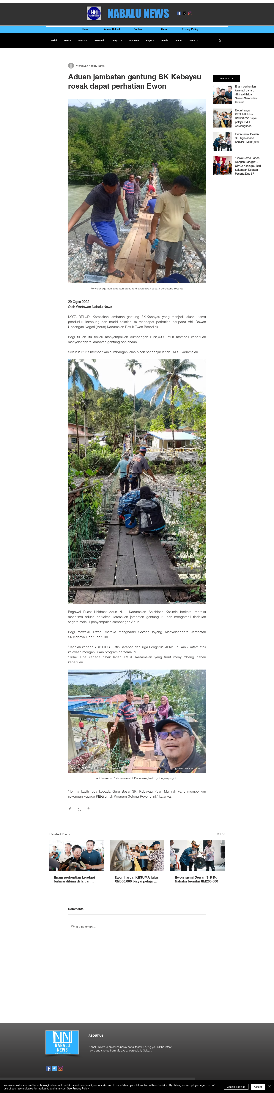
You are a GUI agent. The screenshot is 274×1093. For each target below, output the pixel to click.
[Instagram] (190, 13)
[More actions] (203, 65)
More (192, 40)
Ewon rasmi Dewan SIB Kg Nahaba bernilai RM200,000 (196, 879)
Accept (258, 1087)
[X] (184, 13)
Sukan (178, 40)
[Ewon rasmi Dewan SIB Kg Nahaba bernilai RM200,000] (197, 855)
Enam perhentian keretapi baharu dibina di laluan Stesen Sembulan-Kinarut (74, 879)
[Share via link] (88, 809)
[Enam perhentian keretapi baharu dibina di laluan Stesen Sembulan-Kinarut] (76, 855)
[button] (220, 40)
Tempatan (116, 40)
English (150, 40)
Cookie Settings (236, 1087)
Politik (164, 40)
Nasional (134, 40)
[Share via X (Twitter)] (79, 809)
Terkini (53, 40)
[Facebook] (179, 13)
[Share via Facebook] (70, 809)
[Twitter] (54, 1068)
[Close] (269, 1086)
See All (220, 833)
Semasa (82, 40)
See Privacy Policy (78, 1088)
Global (67, 40)
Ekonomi (99, 40)
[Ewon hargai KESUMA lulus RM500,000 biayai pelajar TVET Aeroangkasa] (137, 855)
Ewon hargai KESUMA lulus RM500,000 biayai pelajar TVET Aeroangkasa (136, 879)
